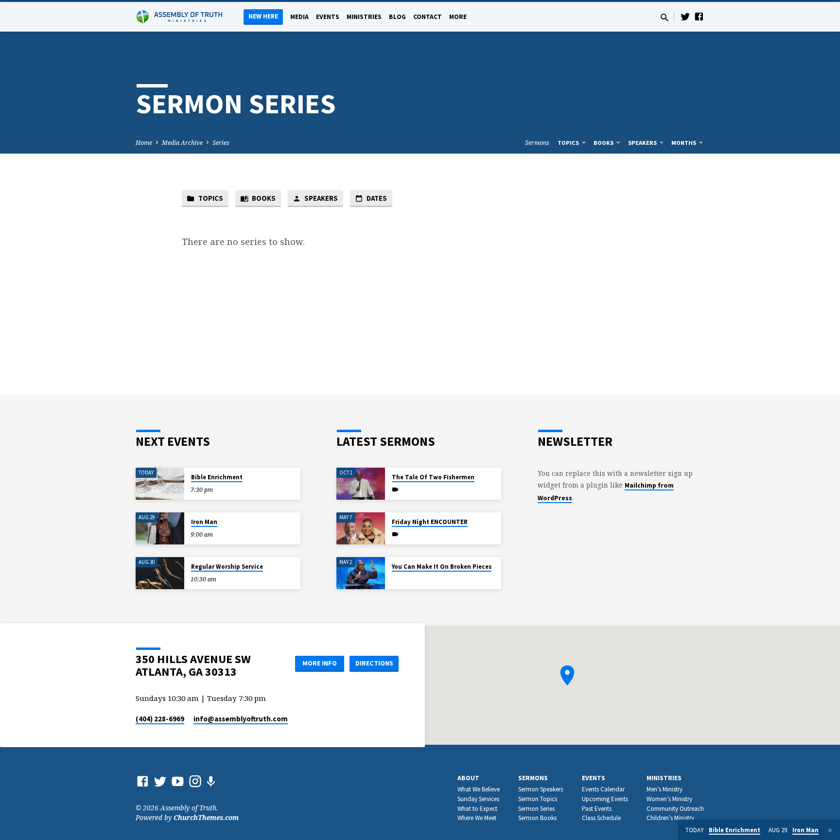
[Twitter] (685, 16)
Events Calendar (603, 789)
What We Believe (478, 789)
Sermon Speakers (540, 789)
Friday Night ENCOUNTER (430, 522)
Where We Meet (476, 818)
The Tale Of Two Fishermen (433, 477)
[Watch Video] (395, 489)
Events (327, 17)
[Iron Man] (160, 528)
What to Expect (477, 809)
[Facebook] (699, 16)
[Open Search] (664, 17)
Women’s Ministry (669, 799)
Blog (397, 17)
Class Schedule (601, 818)
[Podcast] (210, 781)
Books (604, 142)
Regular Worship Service (227, 566)
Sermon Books (537, 818)
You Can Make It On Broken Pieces (441, 566)
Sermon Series (536, 809)
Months (684, 142)
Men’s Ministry (664, 789)
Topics (569, 142)
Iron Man (204, 522)
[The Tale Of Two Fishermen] (360, 484)
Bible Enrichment (217, 477)
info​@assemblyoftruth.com (240, 718)
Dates (376, 198)
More (458, 17)
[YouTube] (178, 780)
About (468, 778)
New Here (263, 16)
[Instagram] (195, 780)
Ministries (364, 17)
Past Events (597, 809)
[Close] (830, 830)
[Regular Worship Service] (160, 573)
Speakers (643, 142)
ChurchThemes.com (206, 817)
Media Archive (182, 143)
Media (299, 17)
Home (144, 143)
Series (220, 143)
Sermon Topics (537, 799)
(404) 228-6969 (160, 718)
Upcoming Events (605, 799)
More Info (319, 663)
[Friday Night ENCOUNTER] (360, 528)
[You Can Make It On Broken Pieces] (360, 573)
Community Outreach (675, 809)
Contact (427, 17)
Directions (374, 663)
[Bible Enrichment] (160, 484)
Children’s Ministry (670, 818)
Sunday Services (478, 799)
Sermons (537, 143)
